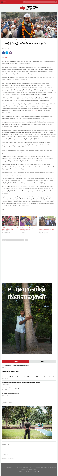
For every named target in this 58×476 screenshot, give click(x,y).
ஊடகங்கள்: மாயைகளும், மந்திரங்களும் (10, 393)
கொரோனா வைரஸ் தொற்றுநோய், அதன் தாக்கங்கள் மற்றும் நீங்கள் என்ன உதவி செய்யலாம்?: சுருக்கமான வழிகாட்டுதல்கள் (28, 376)
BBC (6, 57)
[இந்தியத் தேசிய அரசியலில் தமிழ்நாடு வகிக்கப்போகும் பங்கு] (28, 221)
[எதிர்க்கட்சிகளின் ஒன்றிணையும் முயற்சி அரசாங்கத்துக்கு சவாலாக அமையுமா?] (47, 221)
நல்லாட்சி (24, 39)
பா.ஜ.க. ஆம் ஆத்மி (20, 239)
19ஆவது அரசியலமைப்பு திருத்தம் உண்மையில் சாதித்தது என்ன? (16, 365)
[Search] (55, 2)
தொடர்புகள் (35, 110)
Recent (43, 361)
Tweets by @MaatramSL (8, 458)
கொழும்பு (15, 39)
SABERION (36, 471)
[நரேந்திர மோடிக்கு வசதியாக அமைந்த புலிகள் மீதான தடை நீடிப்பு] (10, 221)
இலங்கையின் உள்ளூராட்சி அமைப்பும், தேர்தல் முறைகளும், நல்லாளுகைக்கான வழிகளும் (21, 382)
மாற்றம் (26, 239)
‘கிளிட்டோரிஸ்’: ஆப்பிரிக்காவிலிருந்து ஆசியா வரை (12, 388)
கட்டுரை (12, 39)
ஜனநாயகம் (20, 39)
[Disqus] (29, 261)
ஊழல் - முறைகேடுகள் (6, 39)
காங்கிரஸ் (13, 239)
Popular (15, 361)
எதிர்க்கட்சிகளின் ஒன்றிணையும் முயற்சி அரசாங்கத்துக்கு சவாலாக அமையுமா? (46, 229)
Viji (2, 47)
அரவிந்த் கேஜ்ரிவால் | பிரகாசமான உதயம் (24, 43)
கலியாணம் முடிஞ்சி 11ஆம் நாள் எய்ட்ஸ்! (10, 371)
